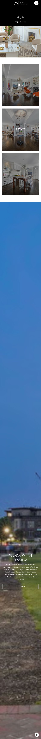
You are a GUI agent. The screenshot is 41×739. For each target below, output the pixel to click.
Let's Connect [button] (20, 587)
